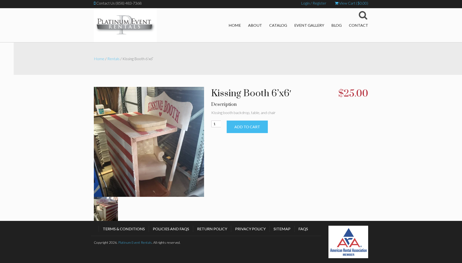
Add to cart (247, 126)
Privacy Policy (250, 228)
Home (235, 25)
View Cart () (353, 3)
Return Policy (212, 228)
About (255, 25)
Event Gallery (309, 25)
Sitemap (282, 228)
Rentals (113, 58)
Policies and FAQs (171, 228)
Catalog (278, 25)
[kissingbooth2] (149, 141)
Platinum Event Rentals (135, 242)
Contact (358, 25)
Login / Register (313, 3)
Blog (336, 25)
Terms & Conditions (124, 228)
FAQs (303, 228)
